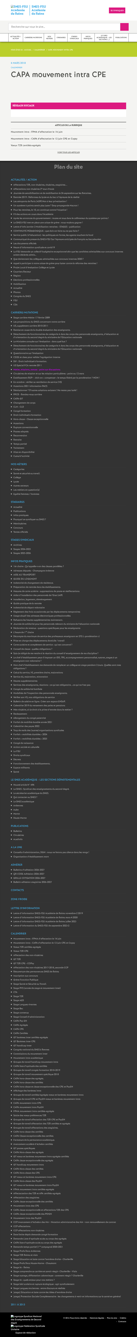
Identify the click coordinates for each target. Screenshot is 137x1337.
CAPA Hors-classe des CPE (26, 1173)
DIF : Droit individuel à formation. (30, 361)
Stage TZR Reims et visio (25, 1255)
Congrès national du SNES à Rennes (31, 1049)
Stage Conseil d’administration (29, 1017)
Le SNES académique (23, 801)
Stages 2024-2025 (22, 549)
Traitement (18, 448)
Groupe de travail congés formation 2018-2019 (36, 1070)
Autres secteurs (21, 485)
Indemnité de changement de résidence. (33, 583)
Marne (16, 813)
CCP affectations (21, 1226)
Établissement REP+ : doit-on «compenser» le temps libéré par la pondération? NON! (56, 378)
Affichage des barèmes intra (27, 1090)
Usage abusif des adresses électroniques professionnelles (42, 616)
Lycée (16, 481)
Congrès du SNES (22, 296)
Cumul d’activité (21, 456)
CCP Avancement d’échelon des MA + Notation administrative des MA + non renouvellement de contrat (64, 1222)
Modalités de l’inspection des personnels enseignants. (40, 693)
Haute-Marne (20, 818)
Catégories (18, 469)
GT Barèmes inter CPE (24, 1041)
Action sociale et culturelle (26, 747)
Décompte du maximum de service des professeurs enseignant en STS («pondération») (56, 636)
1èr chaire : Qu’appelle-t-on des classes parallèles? (38, 566)
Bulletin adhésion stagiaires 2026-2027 (32, 882)
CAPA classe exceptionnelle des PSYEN (32, 1214)
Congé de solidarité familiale (27, 689)
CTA (15, 992)
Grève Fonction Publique (25, 980)
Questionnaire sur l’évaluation (28, 353)
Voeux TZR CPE (20, 951)
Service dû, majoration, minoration (30, 677)
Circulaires (18, 835)
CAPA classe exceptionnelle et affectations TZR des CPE (41, 1210)
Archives (17, 545)
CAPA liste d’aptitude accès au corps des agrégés (37, 1242)
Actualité (17, 288)
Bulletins (17, 831)
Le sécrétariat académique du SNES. (31, 793)
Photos (17, 292)
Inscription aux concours (25, 976)
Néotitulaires (19, 523)
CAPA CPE (18, 1029)
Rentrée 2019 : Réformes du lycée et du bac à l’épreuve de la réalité (46, 197)
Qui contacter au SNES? (25, 797)
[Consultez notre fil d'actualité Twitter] (59, 1318)
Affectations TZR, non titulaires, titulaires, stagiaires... (40, 185)
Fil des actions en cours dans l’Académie (33, 214)
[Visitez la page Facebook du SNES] (55, 1318)
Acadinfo (18, 839)
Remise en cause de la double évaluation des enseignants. (42, 330)
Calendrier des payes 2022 (26, 726)
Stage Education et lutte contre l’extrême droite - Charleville (43, 1259)
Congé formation (22, 411)
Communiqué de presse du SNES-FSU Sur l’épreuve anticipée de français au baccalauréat (57, 239)
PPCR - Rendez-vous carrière (27, 394)
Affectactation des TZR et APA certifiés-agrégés (37, 1193)
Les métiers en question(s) (26, 490)
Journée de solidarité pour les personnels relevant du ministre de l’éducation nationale (56, 624)
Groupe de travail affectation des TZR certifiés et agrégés (41, 1123)
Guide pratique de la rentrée (27, 603)
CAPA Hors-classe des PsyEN (27, 1181)
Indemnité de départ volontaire (29, 607)
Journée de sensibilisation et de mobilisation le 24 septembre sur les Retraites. (52, 193)
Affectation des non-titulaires (28, 955)
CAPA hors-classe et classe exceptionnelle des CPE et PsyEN (43, 1086)
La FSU (16, 751)
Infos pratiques (21, 515)
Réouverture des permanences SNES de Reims (36, 971)
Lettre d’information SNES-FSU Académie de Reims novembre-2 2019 (48, 913)
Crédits (123, 1318)
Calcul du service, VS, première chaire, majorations (38, 672)
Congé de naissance (23, 743)
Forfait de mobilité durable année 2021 (32, 722)
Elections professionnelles (26, 280)
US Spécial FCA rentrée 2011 (27, 365)
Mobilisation (19, 284)
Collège (17, 477)
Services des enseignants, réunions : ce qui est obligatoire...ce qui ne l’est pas (51, 685)
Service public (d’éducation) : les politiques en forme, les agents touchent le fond (53, 235)
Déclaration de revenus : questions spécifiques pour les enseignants (46, 628)
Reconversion (20, 435)
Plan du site (112, 1318)
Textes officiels (20, 532)
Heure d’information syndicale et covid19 (34, 247)
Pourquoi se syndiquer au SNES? (29, 519)
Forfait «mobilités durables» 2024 (30, 734)
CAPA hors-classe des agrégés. (28, 1078)
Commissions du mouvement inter (30, 1054)
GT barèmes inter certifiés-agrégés (30, 1037)
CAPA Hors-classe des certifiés (28, 1169)
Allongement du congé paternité (29, 718)
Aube (16, 809)
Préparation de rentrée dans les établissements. (37, 587)
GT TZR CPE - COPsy (23, 963)
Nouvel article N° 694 (23, 785)
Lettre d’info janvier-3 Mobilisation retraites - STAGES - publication (47, 227)
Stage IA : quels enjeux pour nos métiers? (34, 1280)
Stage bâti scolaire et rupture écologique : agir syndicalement (43, 1284)
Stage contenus (21, 1012)
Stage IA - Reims (21, 1267)
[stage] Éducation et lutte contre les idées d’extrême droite (42, 1292)
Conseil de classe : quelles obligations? (32, 649)
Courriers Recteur (22, 271)
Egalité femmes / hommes (26, 494)
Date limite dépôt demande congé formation (35, 1234)
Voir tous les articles (68, 152)
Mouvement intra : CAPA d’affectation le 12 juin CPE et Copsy (44, 138)
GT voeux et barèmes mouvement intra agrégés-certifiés (41, 1156)
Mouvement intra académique (28, 1058)
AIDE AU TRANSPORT (24, 574)
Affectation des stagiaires (26, 1197)
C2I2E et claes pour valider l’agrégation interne (36, 357)
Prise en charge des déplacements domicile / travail (38, 640)
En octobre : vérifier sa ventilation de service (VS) (37, 382)
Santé (16, 772)
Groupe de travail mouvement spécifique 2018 (36, 1074)
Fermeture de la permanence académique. (34, 1140)
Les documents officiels (24, 243)
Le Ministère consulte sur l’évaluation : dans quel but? (40, 341)
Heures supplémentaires (25, 681)
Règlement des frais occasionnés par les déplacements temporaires (46, 612)
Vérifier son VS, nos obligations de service (34, 697)
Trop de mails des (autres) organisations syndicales (38, 730)
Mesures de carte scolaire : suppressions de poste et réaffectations (46, 591)
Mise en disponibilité (23, 452)
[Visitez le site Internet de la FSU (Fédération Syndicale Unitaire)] (28, 1327)
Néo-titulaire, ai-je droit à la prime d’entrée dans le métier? (43, 709)
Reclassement (20, 714)
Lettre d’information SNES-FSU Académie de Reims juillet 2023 (44, 921)
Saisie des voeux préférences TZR (29, 1115)
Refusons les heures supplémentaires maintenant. (38, 620)
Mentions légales (97, 1318)
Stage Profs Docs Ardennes (26, 1251)
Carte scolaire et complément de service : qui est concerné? (42, 644)
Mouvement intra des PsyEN (27, 1218)
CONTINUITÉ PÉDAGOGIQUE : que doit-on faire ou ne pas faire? (46, 231)
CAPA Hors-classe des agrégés (28, 1152)
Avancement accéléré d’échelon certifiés (33, 1144)
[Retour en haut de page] (12, 1324)
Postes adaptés (21, 431)
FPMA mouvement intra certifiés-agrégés (33, 1111)
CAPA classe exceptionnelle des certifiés (33, 1201)
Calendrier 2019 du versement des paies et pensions (39, 705)
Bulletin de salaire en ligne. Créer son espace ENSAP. (39, 701)
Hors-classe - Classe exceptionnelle (30, 419)
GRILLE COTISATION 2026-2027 (29, 878)
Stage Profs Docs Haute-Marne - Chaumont (34, 1263)
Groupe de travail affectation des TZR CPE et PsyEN (39, 1119)
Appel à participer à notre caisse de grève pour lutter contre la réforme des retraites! (55, 263)
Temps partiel (20, 444)
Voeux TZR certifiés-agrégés (26, 145)
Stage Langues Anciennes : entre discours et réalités (39, 1288)
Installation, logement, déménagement (32, 599)
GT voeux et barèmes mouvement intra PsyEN (36, 1185)
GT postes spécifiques (24, 1148)
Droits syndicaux (21, 755)
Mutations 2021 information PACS (30, 386)
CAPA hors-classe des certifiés (28, 1082)
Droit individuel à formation (27, 415)
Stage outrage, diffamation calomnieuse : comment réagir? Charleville (48, 1275)
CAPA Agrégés (20, 1025)
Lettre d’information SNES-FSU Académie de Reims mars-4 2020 (45, 917)
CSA (15, 304)
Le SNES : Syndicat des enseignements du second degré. (41, 789)
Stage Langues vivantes (25, 1004)
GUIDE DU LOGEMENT (25, 579)
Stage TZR (18, 996)
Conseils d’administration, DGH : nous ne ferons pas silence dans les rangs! (51, 852)
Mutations (18, 423)
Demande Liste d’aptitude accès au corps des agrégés (39, 1238)
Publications (19, 511)
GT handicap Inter (22, 1045)
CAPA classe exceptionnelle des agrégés (33, 1160)
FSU (15, 300)
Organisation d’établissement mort (31, 856)
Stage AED (18, 1000)
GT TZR (17, 959)
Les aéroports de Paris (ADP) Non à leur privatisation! (40, 201)
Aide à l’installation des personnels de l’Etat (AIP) (37, 595)
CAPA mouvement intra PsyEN (28, 1107)
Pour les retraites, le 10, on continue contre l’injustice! (40, 210)
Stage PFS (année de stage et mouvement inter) (36, 988)
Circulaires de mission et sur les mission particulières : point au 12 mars (48, 373)
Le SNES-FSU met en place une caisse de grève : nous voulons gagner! (48, 222)
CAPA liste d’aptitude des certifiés (30, 1066)
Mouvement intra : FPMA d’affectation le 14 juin (36, 132)
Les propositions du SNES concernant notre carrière (39, 322)
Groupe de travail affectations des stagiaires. (35, 1128)
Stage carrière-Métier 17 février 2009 (31, 317)
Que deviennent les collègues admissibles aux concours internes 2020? (48, 259)
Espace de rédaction (26, 1332)
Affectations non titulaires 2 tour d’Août (33, 189)
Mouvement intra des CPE (26, 1206)
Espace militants (21, 767)
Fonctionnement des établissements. (31, 763)
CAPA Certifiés (20, 1033)
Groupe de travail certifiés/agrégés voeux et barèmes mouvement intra (48, 1095)
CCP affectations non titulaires (28, 1230)
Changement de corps (24, 403)
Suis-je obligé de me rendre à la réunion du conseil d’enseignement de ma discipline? (55, 653)
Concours (18, 528)
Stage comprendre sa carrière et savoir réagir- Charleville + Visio (45, 1271)
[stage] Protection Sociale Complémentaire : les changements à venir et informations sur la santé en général (67, 1296)
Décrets (17, 759)
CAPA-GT (18, 398)
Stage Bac (18, 1008)
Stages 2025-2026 (22, 553)
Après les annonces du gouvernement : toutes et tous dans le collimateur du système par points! (61, 218)
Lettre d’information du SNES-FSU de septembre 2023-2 (41, 925)
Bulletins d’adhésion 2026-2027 (28, 870)
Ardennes (18, 805)
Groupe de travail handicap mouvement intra (35, 1062)
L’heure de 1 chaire (23, 632)
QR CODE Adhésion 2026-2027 (28, 874)
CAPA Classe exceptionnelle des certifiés (33, 1136)
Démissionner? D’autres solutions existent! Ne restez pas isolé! (45, 390)
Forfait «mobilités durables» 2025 (30, 738)
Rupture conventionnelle (25, 427)
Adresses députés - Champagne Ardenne (33, 570)
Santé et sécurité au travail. (26, 473)
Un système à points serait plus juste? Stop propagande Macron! (45, 205)
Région (17, 275)
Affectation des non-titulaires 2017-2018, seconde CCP (40, 967)
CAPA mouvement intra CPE (27, 1103)
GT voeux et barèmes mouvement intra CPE (34, 1177)
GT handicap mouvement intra (28, 1164)
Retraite (17, 439)
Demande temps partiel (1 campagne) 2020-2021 (38, 1247)
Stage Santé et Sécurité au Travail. (30, 984)
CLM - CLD (18, 407)
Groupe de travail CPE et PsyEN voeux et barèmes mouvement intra (46, 1099)
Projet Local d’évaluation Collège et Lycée (34, 267)
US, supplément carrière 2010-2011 (30, 326)
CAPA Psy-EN (20, 1021)
